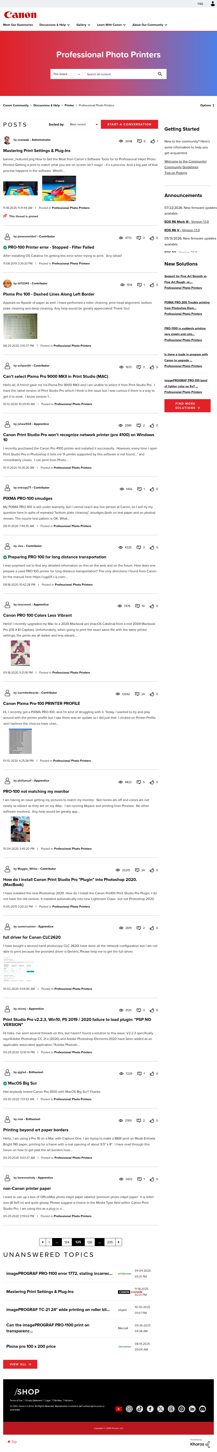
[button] (167, 692)
